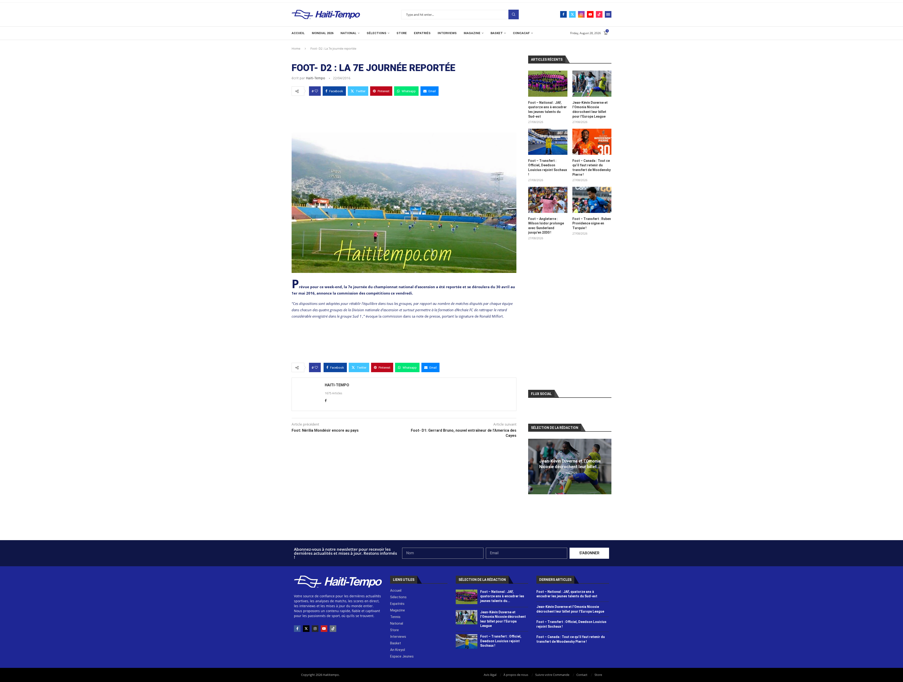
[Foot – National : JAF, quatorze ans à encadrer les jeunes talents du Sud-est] (547, 84)
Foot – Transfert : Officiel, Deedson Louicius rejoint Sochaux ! (547, 167)
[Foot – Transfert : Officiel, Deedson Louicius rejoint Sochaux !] (547, 142)
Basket (497, 33)
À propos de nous (515, 675)
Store (401, 33)
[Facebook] (563, 14)
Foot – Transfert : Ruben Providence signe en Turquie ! (591, 223)
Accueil (298, 33)
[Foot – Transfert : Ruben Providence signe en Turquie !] (591, 200)
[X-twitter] (306, 628)
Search (513, 14)
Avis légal (490, 675)
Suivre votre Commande (552, 675)
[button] (532, 466)
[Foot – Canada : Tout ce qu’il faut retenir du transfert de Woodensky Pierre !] (591, 142)
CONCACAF (521, 33)
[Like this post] (316, 91)
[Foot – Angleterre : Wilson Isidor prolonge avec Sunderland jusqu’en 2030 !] (547, 200)
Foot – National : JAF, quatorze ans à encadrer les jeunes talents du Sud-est (547, 109)
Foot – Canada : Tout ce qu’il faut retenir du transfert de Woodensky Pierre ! (591, 167)
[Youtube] (590, 14)
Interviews (447, 33)
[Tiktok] (599, 14)
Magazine (472, 33)
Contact (581, 675)
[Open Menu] (608, 14)
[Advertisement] (404, 113)
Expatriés (422, 33)
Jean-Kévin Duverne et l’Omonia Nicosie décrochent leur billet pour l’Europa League (590, 109)
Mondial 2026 (322, 33)
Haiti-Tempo (315, 78)
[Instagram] (581, 14)
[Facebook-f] (297, 628)
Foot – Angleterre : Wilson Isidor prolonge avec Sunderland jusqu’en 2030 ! (546, 226)
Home (296, 48)
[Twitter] (572, 14)
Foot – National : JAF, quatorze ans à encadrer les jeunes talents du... (502, 596)
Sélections (376, 33)
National (348, 33)
